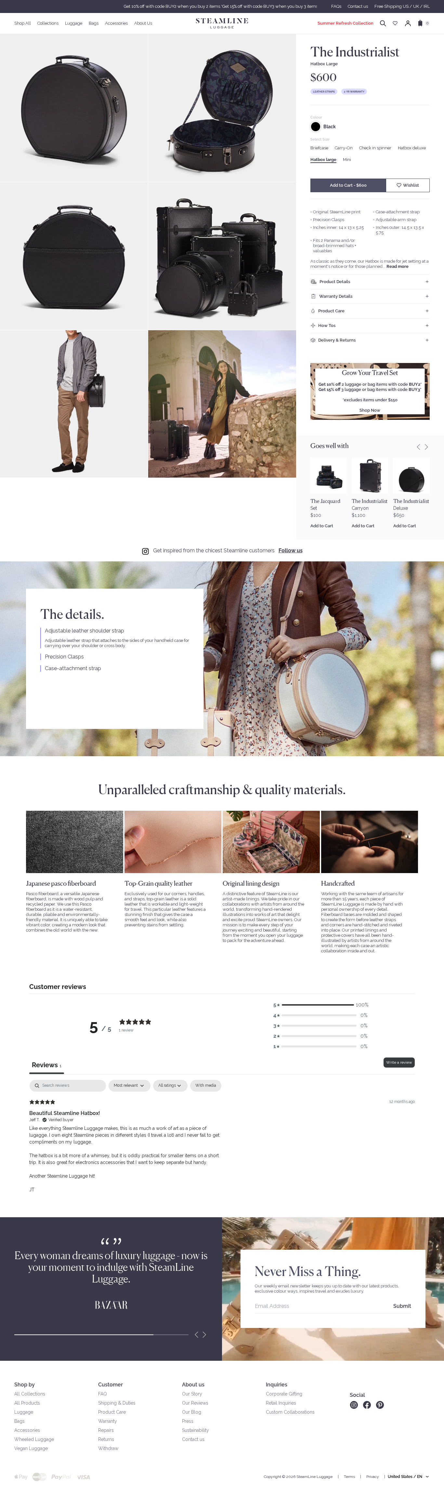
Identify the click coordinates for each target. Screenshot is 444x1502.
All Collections (29, 1393)
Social (357, 1395)
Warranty (107, 1421)
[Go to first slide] (426, 447)
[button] (320, 1005)
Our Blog (191, 1412)
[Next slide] (204, 1335)
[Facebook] (367, 1405)
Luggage (23, 1412)
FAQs (336, 6)
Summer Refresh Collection (345, 23)
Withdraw (108, 1448)
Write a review (399, 1062)
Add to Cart (321, 525)
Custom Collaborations (290, 1412)
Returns (106, 1439)
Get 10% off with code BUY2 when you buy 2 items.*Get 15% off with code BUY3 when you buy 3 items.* (222, 6)
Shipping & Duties (117, 1403)
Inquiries (276, 1385)
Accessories (27, 1430)
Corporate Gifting (284, 1393)
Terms (349, 1476)
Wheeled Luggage (34, 1439)
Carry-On (344, 147)
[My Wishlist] (395, 23)
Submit (402, 1306)
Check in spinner (375, 147)
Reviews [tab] (46, 1065)
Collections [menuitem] (48, 23)
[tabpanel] (222, 1142)
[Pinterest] (380, 1405)
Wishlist (411, 185)
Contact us (358, 6)
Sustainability (195, 1430)
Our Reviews (195, 1403)
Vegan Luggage (31, 1448)
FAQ (102, 1393)
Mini (347, 159)
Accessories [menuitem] (116, 23)
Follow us (291, 550)
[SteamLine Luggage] (222, 23)
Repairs (106, 1430)
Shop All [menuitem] (22, 23)
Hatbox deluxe (412, 147)
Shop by (24, 1385)
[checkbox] (205, 1086)
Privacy (372, 1476)
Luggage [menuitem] (73, 23)
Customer (110, 1385)
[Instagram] (354, 1405)
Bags (19, 1421)
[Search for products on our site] (383, 23)
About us (193, 1385)
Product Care (112, 1412)
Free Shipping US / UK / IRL (402, 6)
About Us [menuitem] (143, 23)
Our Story (192, 1393)
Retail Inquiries (281, 1403)
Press (187, 1421)
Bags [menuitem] (93, 23)
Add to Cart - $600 (348, 185)
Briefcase (319, 147)
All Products (27, 1403)
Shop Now (369, 410)
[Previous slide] (418, 447)
